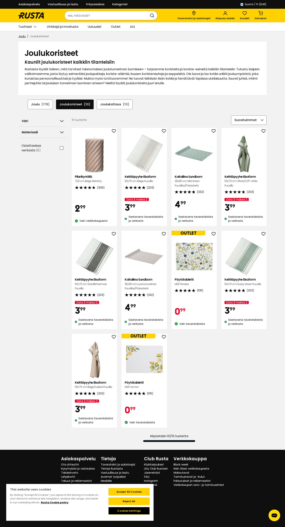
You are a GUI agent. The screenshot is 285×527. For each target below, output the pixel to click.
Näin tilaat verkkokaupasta (191, 469)
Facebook (150, 485)
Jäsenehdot (152, 473)
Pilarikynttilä (88, 179)
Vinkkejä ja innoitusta (62, 26)
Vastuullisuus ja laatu (63, 4)
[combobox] (107, 15)
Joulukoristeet (74, 104)
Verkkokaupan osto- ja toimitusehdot (199, 485)
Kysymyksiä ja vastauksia (78, 469)
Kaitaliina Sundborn (188, 181)
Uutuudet (95, 26)
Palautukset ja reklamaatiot (192, 481)
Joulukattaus (114, 104)
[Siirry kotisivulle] (31, 15)
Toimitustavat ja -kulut (189, 477)
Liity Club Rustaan (156, 469)
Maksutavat (181, 473)
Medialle (106, 481)
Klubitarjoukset (154, 464)
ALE (132, 26)
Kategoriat (120, 4)
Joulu (22, 36)
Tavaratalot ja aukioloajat (118, 464)
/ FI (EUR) (255, 4)
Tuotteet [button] (25, 26)
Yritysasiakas (95, 4)
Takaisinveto (69, 473)
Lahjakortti (68, 477)
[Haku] (152, 15)
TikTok (148, 489)
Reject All (129, 501)
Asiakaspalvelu (29, 4)
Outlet (116, 26)
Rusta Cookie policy (54, 502)
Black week (181, 464)
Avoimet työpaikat (113, 477)
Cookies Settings (129, 511)
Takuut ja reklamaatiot (76, 481)
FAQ (146, 477)
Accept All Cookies (129, 492)
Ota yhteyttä (70, 464)
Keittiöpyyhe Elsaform (140, 179)
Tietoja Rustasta (112, 469)
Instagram (151, 481)
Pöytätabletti (184, 281)
